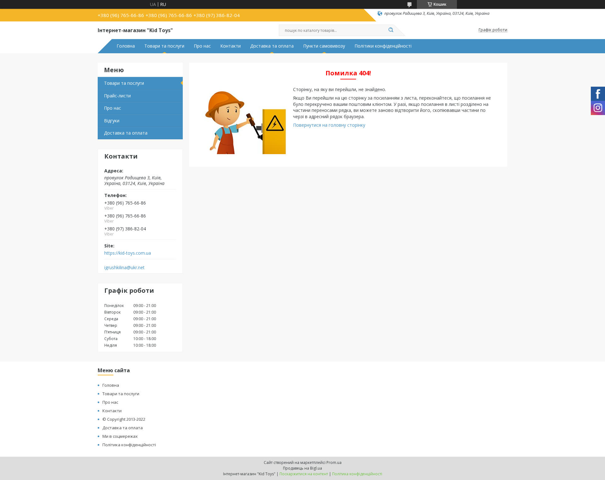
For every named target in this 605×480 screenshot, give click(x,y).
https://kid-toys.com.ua (127, 253)
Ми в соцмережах (120, 436)
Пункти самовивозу (324, 46)
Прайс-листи (117, 96)
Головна (126, 46)
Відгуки (111, 121)
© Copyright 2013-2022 (123, 419)
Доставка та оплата (272, 46)
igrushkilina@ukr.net (124, 267)
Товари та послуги (164, 46)
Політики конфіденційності (383, 46)
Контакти (230, 46)
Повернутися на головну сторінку (329, 125)
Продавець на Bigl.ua (302, 468)
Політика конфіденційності (129, 445)
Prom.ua (334, 462)
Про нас (202, 46)
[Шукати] (390, 30)
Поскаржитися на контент (303, 474)
